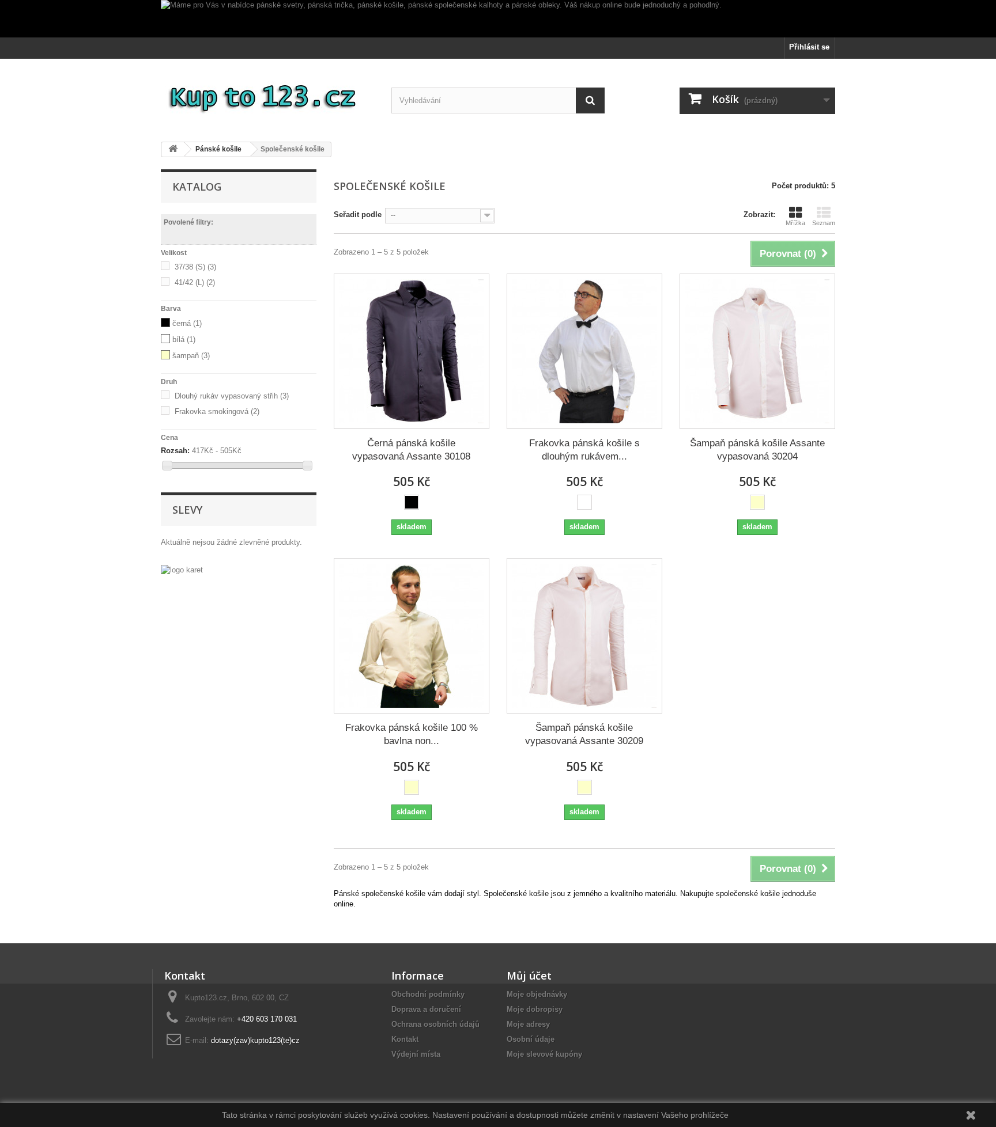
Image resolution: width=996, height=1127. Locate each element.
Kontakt (404, 1039)
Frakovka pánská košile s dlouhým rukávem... (584, 450)
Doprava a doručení (426, 1009)
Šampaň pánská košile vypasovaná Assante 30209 (584, 734)
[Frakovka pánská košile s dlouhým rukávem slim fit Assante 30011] (584, 351)
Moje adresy (528, 1024)
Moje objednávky (537, 994)
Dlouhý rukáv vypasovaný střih (232, 396)
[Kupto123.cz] (267, 95)
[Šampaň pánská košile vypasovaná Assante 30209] (584, 636)
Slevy (187, 510)
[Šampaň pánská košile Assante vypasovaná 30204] (757, 351)
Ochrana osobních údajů (435, 1024)
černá (187, 323)
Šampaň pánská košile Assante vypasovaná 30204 (757, 450)
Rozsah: (175, 450)
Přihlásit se (809, 47)
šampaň (191, 355)
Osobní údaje (530, 1039)
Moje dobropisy (535, 1009)
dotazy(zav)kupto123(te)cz (255, 1040)
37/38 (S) (195, 267)
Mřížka (795, 222)
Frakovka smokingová (217, 411)
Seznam (823, 222)
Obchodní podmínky (428, 994)
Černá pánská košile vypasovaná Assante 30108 (411, 450)
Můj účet (529, 975)
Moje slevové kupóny (544, 1054)
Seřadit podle (358, 214)
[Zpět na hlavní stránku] (173, 149)
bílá (183, 339)
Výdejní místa (415, 1054)
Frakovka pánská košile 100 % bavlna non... (411, 734)
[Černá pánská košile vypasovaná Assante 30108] (411, 351)
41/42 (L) (195, 282)
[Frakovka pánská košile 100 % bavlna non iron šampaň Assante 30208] (411, 636)
